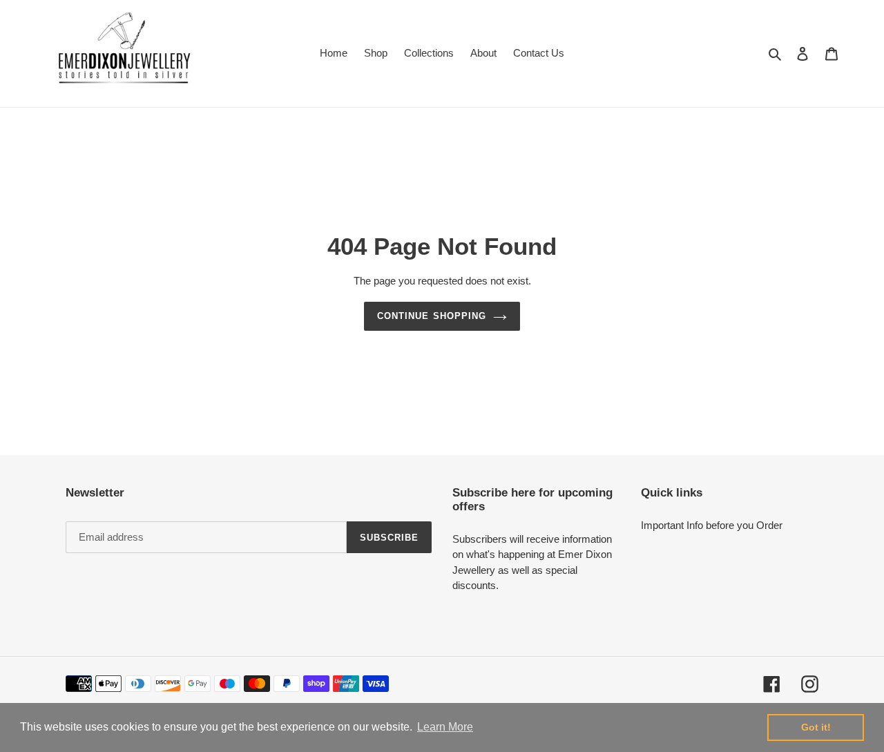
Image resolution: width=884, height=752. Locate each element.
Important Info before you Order (711, 525)
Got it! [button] (816, 727)
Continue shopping (431, 316)
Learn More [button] (445, 727)
